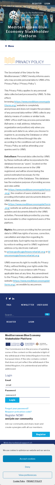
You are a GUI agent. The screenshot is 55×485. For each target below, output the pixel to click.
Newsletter (27, 305)
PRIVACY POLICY (34, 481)
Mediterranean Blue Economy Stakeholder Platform (27, 31)
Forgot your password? (16, 408)
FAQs (8, 305)
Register (41, 434)
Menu (11, 46)
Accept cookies (27, 459)
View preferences (28, 475)
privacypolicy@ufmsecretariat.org (26, 251)
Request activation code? (18, 411)
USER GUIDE (42, 305)
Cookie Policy (19, 481)
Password (10, 390)
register (37, 4)
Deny (27, 467)
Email (8, 380)
